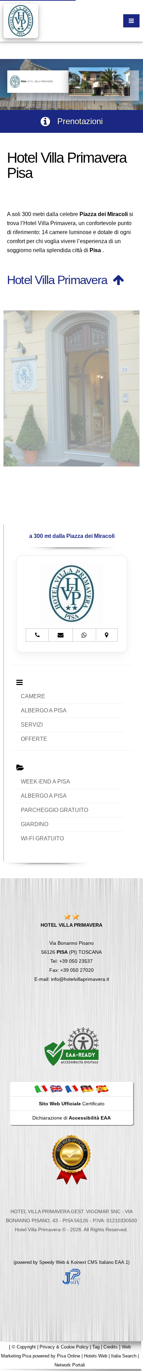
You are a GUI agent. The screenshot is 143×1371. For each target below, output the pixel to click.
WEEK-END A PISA (45, 782)
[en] (56, 1088)
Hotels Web (95, 1356)
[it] (41, 1088)
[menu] (131, 20)
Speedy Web (52, 1262)
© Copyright (24, 1346)
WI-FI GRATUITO (42, 838)
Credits (110, 1346)
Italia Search (123, 1356)
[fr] (71, 1088)
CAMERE (33, 696)
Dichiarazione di (71, 1118)
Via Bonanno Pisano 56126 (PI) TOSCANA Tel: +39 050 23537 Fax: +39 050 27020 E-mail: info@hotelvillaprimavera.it (71, 952)
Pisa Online (68, 1356)
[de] (87, 1088)
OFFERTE (34, 739)
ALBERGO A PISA (44, 710)
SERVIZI (32, 725)
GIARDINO (34, 824)
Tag (96, 1346)
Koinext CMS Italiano (93, 1262)
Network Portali (69, 1365)
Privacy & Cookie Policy (64, 1346)
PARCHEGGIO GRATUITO (54, 810)
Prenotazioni (76, 121)
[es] (102, 1088)
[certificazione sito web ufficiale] (71, 1159)
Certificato (71, 1103)
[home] (20, 20)
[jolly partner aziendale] (71, 1277)
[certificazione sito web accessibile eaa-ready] (71, 1046)
